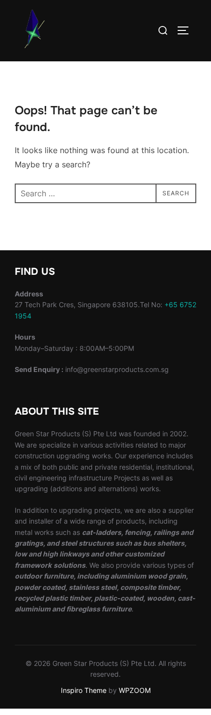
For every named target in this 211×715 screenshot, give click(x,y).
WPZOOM (135, 690)
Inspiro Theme (83, 690)
